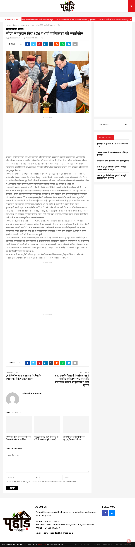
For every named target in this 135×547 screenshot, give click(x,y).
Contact (87, 544)
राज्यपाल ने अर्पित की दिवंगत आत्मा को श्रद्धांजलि (113, 160)
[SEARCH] (126, 124)
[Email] (112, 513)
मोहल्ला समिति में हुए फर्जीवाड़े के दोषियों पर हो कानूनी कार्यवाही (46, 438)
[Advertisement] (47, 137)
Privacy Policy (108, 544)
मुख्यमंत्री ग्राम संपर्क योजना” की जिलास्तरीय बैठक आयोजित (18, 438)
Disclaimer (97, 544)
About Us (78, 544)
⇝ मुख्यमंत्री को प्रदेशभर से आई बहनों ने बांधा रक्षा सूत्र (26, 19)
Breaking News (12, 29)
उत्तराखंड (20, 29)
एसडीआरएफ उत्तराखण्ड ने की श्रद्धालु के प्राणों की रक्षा (74, 438)
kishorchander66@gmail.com (58, 532)
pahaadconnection (15, 38)
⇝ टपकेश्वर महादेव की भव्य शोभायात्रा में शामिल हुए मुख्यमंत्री (68, 19)
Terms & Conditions (123, 544)
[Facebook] (105, 513)
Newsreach (42, 544)
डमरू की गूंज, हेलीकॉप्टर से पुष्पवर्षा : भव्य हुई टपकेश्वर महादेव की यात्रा (111, 168)
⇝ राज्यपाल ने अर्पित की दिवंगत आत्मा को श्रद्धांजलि (108, 19)
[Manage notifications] (129, 541)
